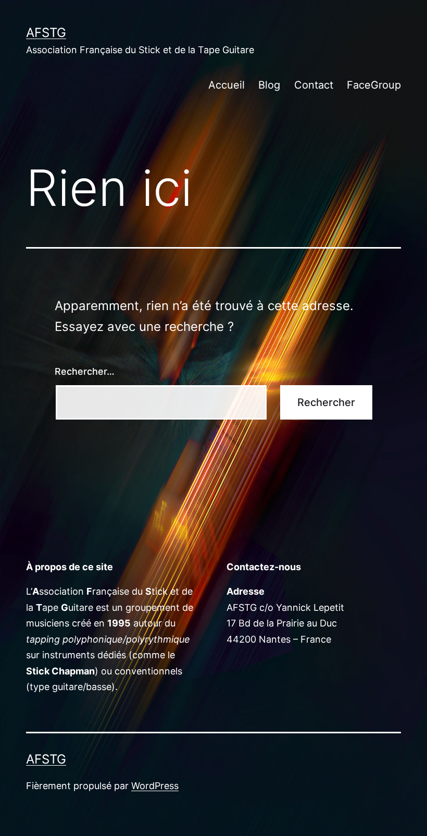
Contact (313, 85)
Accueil (226, 85)
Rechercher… (85, 371)
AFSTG (46, 32)
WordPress (155, 785)
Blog (269, 85)
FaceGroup (374, 85)
